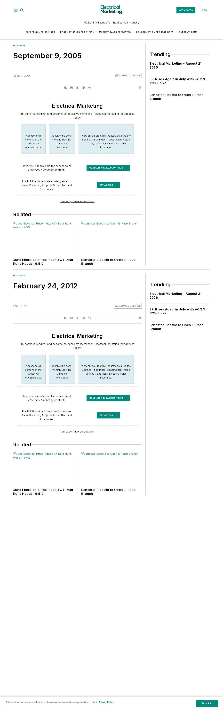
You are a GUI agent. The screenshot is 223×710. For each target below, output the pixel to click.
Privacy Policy (106, 702)
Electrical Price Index (40, 32)
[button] (15, 10)
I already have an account (77, 201)
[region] (111, 703)
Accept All (207, 703)
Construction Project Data (155, 32)
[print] (140, 87)
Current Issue (188, 32)
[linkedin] (71, 87)
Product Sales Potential (77, 32)
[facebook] (65, 87)
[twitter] (77, 87)
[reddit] (83, 87)
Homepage (19, 45)
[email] (89, 87)
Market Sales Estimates (115, 32)
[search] (21, 10)
